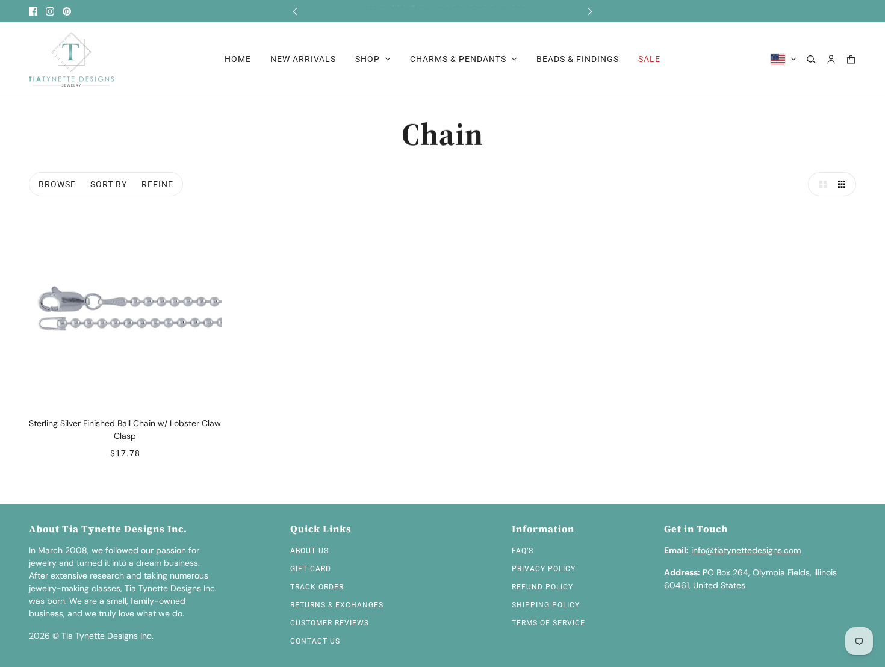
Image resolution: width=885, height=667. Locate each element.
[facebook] (33, 11)
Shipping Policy (546, 605)
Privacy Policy (544, 569)
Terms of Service (548, 623)
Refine (157, 184)
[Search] (811, 59)
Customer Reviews (329, 623)
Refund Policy (542, 587)
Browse (57, 184)
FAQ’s (522, 551)
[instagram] (50, 11)
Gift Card (310, 569)
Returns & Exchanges (337, 605)
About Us (309, 551)
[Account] (831, 59)
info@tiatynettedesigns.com (746, 550)
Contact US (315, 641)
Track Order (317, 587)
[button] (820, 184)
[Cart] (851, 59)
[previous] (295, 11)
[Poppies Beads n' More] (71, 59)
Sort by (108, 184)
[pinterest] (66, 11)
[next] (590, 11)
